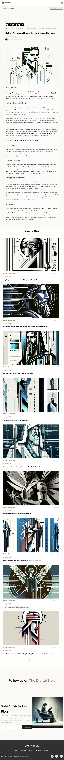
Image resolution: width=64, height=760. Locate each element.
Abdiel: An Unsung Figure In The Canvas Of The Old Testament (22, 560)
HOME (6, 28)
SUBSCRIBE (27, 727)
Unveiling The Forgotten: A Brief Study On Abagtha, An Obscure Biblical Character (28, 654)
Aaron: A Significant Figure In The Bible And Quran (18, 373)
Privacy (16, 750)
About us (31, 750)
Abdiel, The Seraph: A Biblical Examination (16, 607)
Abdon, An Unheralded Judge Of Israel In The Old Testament (21, 467)
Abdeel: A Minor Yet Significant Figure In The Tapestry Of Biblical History (25, 326)
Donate (46, 750)
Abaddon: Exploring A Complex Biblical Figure (17, 513)
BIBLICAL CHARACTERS (17, 28)
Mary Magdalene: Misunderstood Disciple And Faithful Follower (22, 280)
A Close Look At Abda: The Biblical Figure (15, 420)
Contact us (23, 750)
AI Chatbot (38, 750)
